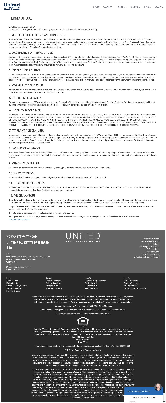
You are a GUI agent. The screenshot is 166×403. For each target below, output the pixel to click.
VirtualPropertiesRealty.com (149, 247)
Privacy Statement (83, 340)
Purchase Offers (91, 286)
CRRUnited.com (154, 244)
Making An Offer (12, 283)
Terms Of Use (83, 342)
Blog (146, 7)
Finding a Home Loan (53, 283)
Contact (107, 7)
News (87, 278)
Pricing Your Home (52, 286)
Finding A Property (131, 281)
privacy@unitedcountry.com (19, 219)
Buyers (134, 7)
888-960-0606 (125, 346)
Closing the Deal (91, 283)
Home (96, 7)
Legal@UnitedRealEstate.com (119, 377)
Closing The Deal (130, 286)
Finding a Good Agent (53, 281)
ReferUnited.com (153, 249)
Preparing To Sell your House (17, 286)
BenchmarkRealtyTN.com (150, 241)
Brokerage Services (53, 288)
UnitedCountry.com (153, 252)
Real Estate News (91, 288)
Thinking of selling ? (13, 288)
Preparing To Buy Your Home (95, 281)
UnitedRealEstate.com (151, 239)
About (158, 7)
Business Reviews (13, 291)
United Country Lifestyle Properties (147, 257)
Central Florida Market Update (135, 288)
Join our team (11, 281)
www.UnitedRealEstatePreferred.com (22, 259)
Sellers (120, 7)
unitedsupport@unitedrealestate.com (80, 363)
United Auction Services (151, 254)
